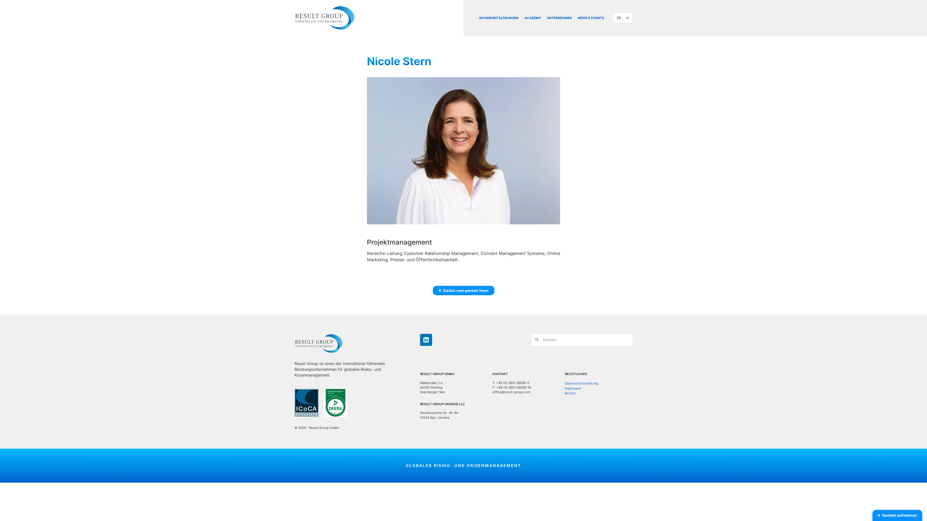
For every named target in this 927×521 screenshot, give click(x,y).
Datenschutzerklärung (581, 383)
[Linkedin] (426, 340)
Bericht (570, 393)
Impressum (573, 388)
